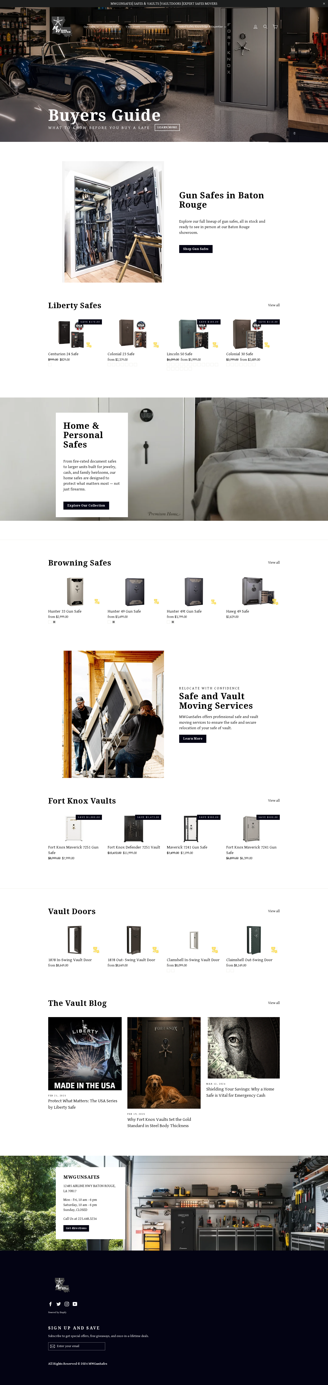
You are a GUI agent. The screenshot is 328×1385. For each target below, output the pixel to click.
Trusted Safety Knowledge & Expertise (200, 26)
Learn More (187, 127)
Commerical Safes (157, 26)
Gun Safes (90, 26)
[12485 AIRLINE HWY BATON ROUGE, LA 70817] (164, 1203)
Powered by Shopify (57, 1312)
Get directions (76, 1228)
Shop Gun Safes (196, 249)
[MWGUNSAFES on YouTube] (75, 1304)
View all (274, 305)
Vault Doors (133, 26)
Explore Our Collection (86, 505)
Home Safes (112, 26)
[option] (164, 71)
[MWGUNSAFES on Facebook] (50, 1304)
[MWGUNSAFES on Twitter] (58, 1304)
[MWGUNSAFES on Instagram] (67, 1304)
